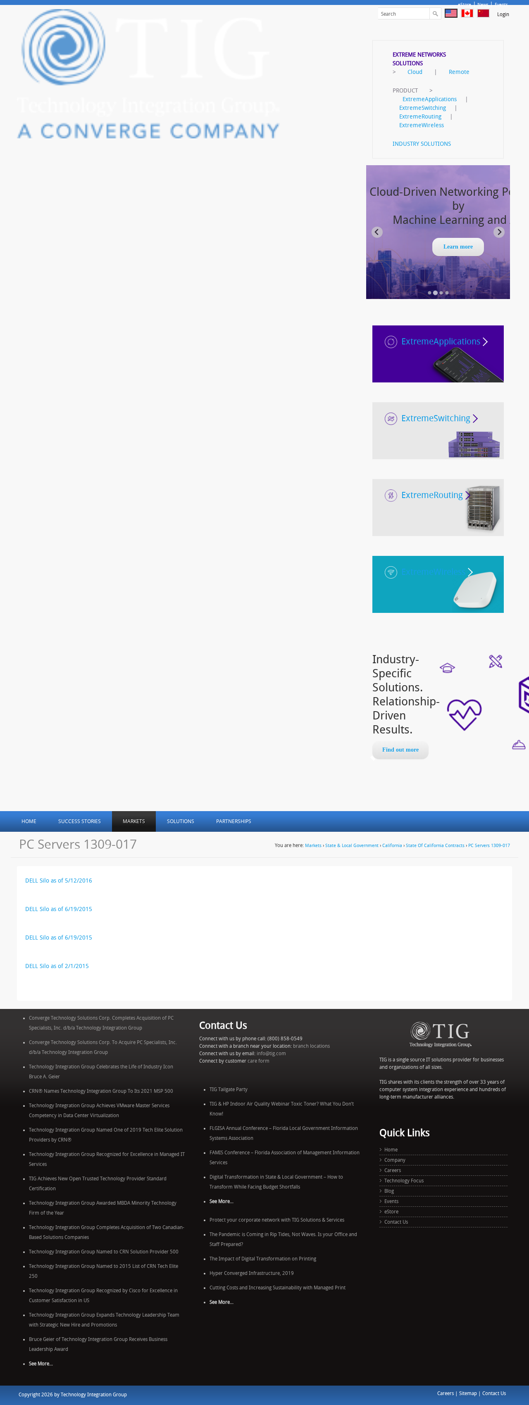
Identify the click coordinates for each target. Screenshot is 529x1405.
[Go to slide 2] (435, 292)
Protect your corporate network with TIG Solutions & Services (277, 1220)
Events (501, 4)
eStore (464, 4)
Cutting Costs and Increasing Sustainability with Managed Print (278, 1288)
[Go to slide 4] (446, 292)
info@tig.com (271, 1053)
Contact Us (396, 1222)
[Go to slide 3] (441, 292)
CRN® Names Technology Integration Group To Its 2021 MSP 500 (101, 1091)
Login (503, 14)
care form (258, 1061)
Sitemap (468, 1393)
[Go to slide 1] (429, 292)
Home (391, 1150)
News (483, 4)
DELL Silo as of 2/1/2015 (57, 966)
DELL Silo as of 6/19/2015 (58, 909)
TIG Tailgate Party (229, 1089)
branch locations (311, 1046)
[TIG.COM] (148, 73)
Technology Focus (404, 1181)
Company (394, 1160)
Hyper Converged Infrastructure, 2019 (252, 1273)
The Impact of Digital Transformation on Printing (263, 1259)
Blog (389, 1191)
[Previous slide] (377, 232)
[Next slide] (499, 232)
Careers (392, 1170)
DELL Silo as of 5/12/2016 (58, 880)
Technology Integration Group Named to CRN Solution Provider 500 (104, 1252)
